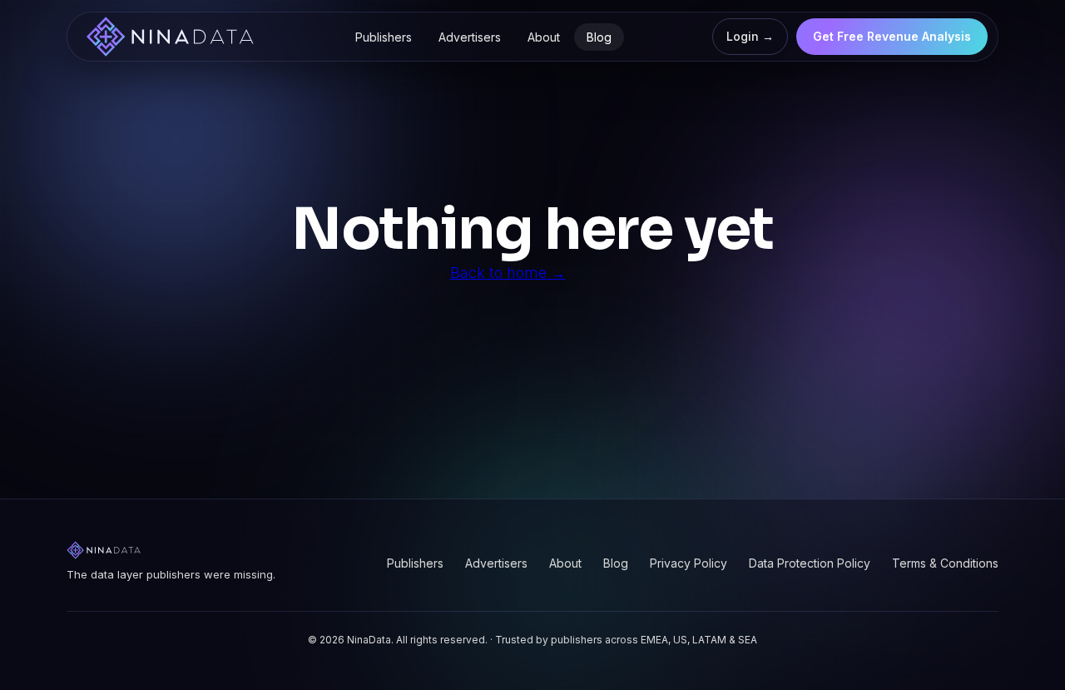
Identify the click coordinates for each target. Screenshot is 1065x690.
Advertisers (469, 37)
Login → (750, 36)
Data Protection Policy (809, 563)
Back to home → (508, 272)
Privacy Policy (688, 563)
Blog (599, 37)
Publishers (383, 37)
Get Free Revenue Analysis (892, 36)
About (544, 37)
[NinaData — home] (170, 36)
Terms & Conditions (945, 563)
